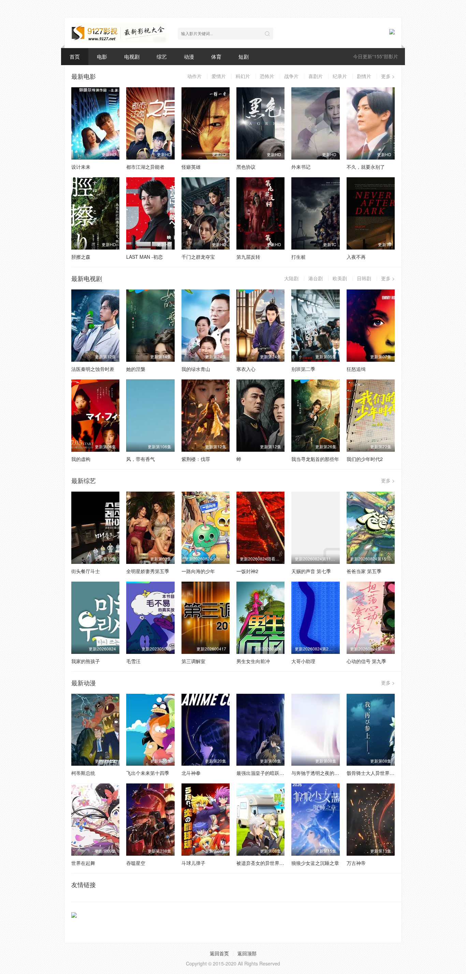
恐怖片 (267, 76)
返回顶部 (247, 953)
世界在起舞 (83, 862)
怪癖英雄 (191, 166)
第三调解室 (193, 661)
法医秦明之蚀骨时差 (92, 368)
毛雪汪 (133, 661)
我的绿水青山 (195, 368)
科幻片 (243, 76)
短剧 (243, 56)
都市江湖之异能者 (145, 166)
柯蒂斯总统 (83, 772)
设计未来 (80, 166)
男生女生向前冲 (253, 661)
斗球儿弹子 (193, 862)
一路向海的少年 (198, 571)
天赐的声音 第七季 (311, 571)
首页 (75, 56)
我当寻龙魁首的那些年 (315, 458)
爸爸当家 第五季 (364, 571)
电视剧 (132, 56)
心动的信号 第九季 (366, 661)
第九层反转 (248, 256)
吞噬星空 (135, 862)
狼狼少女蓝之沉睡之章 (315, 862)
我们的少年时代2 (365, 458)
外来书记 (300, 166)
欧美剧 (340, 278)
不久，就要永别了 (366, 166)
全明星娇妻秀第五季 (147, 571)
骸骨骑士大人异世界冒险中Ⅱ (376, 772)
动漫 (189, 56)
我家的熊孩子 (85, 661)
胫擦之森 (80, 256)
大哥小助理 (303, 661)
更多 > (388, 76)
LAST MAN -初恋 (144, 256)
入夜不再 (356, 256)
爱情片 (219, 76)
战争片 (291, 76)
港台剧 (315, 278)
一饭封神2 (247, 571)
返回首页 (219, 953)
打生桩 (298, 256)
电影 (102, 56)
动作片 (194, 76)
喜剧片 (315, 76)
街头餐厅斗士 (85, 571)
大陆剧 (291, 278)
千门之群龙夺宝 (198, 256)
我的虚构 (80, 458)
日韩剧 (364, 278)
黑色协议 (246, 166)
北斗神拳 (191, 772)
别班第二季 (303, 368)
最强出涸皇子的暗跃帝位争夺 (267, 772)
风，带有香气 (140, 458)
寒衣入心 (246, 368)
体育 (216, 56)
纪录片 (340, 76)
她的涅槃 (135, 368)
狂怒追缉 (356, 368)
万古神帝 (356, 862)
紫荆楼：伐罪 (195, 458)
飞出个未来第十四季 (147, 772)
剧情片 (364, 76)
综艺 (162, 56)
